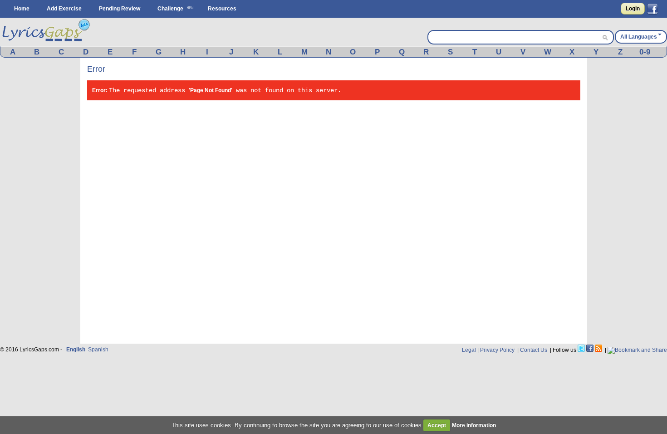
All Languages (638, 37)
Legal (469, 350)
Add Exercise (64, 8)
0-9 (644, 52)
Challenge (170, 8)
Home (21, 8)
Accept (436, 425)
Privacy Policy (497, 350)
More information (474, 425)
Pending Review (119, 8)
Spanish (98, 349)
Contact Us (533, 350)
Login (633, 8)
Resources (222, 8)
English (75, 349)
